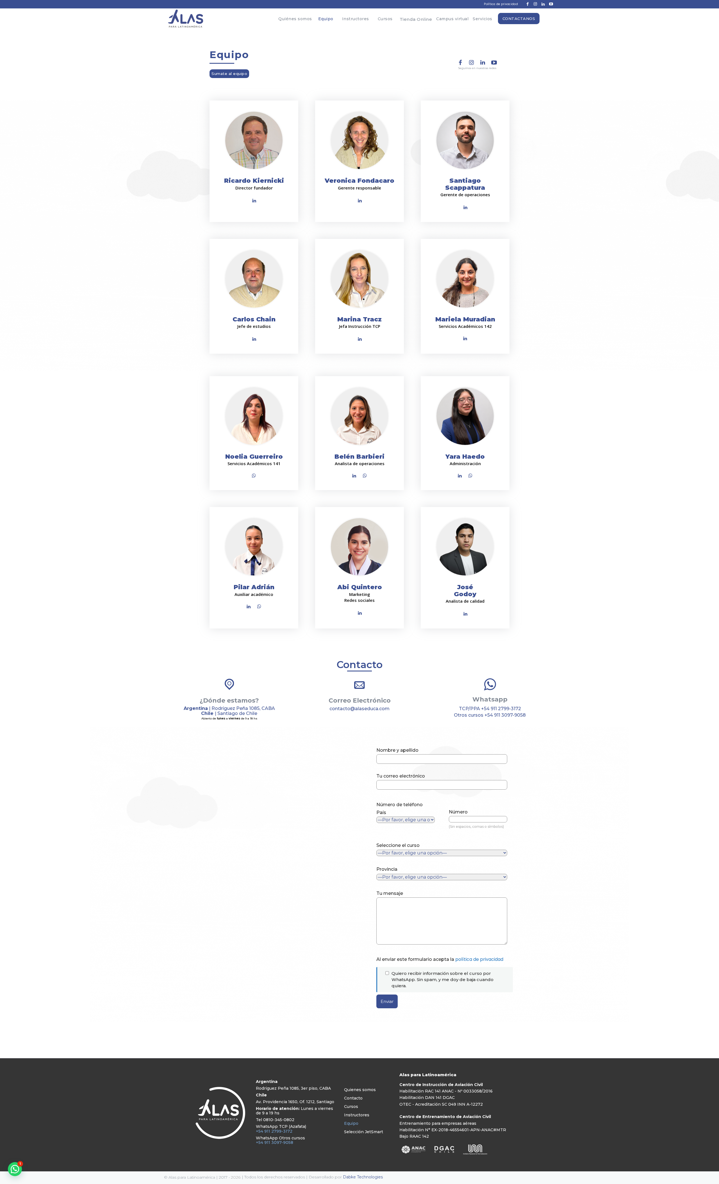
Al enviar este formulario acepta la (439, 959)
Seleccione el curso (398, 845)
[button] (15, 1169)
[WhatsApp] (254, 476)
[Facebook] (460, 63)
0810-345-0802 (278, 1119)
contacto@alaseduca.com (359, 708)
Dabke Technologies (363, 1177)
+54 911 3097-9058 (505, 715)
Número (476, 819)
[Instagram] (471, 63)
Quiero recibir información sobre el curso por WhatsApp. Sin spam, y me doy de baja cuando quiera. (442, 979)
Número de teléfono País (399, 808)
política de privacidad (479, 959)
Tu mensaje (389, 893)
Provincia (386, 869)
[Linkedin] (483, 63)
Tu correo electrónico (400, 776)
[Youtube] (494, 63)
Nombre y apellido (397, 750)
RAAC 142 (419, 1136)
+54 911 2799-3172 (501, 708)
